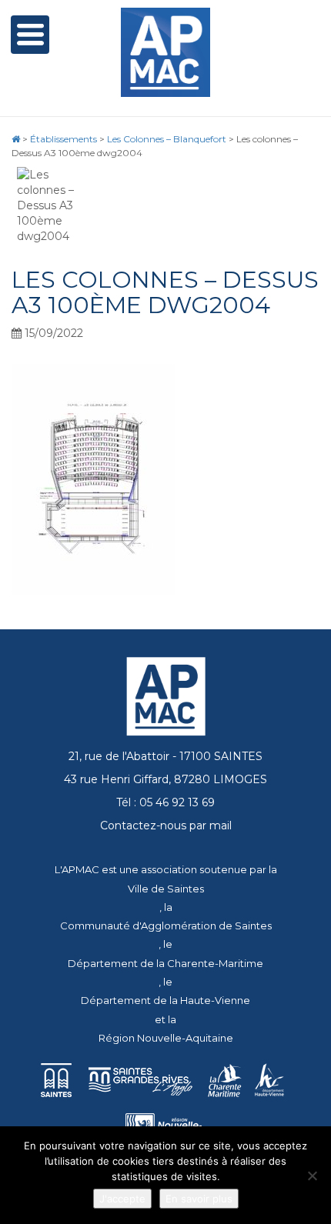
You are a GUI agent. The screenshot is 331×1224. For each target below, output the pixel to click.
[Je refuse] (311, 1175)
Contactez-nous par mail (166, 825)
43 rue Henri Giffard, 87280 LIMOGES (165, 779)
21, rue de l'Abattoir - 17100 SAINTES (165, 756)
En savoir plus (199, 1198)
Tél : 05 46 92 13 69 (165, 802)
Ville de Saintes (166, 888)
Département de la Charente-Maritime (165, 963)
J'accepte (122, 1198)
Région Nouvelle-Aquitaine (166, 1037)
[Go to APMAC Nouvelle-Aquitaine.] (16, 139)
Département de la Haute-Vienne (165, 1000)
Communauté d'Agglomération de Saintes (166, 925)
